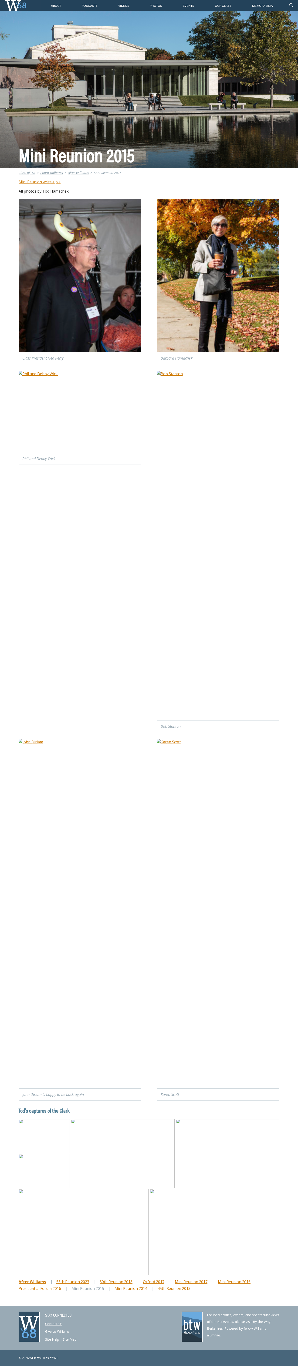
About (56, 5)
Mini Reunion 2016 (234, 1281)
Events (188, 5)
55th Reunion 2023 (72, 1281)
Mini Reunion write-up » (40, 181)
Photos (156, 5)
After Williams (78, 172)
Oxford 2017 (153, 1281)
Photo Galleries (51, 172)
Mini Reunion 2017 (191, 1281)
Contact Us (53, 1324)
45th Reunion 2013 (174, 1288)
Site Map (70, 1339)
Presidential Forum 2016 (40, 1288)
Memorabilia (262, 5)
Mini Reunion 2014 (131, 1288)
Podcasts (90, 5)
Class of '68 (27, 172)
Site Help (52, 1339)
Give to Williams (57, 1331)
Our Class (223, 5)
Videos (123, 5)
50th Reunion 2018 (116, 1281)
